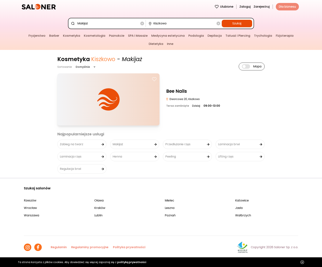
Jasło (239, 208)
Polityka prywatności (129, 247)
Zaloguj (245, 6)
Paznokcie (116, 36)
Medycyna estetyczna (168, 36)
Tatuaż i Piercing (237, 36)
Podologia (196, 36)
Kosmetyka (71, 36)
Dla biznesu (287, 6)
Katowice (242, 200)
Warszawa (31, 215)
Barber (54, 36)
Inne (170, 44)
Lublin (98, 215)
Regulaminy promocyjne (89, 247)
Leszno (170, 208)
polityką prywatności (131, 262)
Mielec (169, 200)
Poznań (170, 215)
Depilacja (215, 36)
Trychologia (263, 36)
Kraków (99, 208)
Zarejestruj (262, 6)
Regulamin (59, 247)
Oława (99, 200)
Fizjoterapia (284, 36)
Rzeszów (30, 200)
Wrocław (30, 208)
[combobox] (107, 23)
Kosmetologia (94, 36)
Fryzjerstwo (37, 36)
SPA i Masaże (138, 36)
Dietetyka (156, 44)
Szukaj (236, 23)
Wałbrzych (243, 215)
